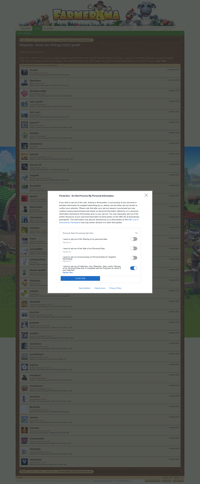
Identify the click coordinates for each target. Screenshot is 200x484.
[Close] (147, 196)
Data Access (100, 288)
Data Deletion (84, 288)
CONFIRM (80, 278)
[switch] (133, 239)
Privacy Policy (115, 288)
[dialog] (100, 242)
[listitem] (100, 233)
